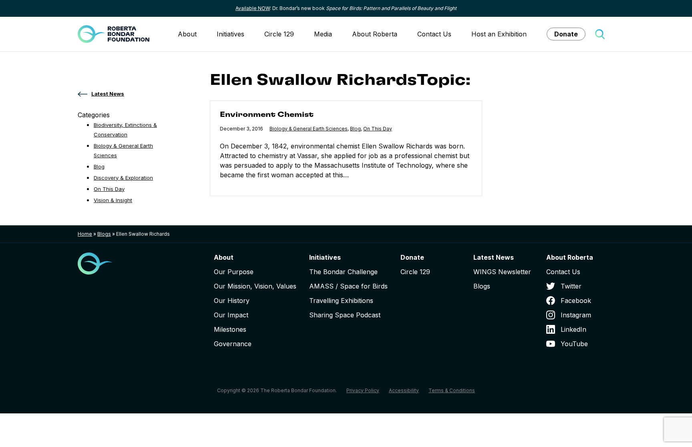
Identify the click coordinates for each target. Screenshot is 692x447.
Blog (355, 129)
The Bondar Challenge (343, 272)
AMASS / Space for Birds (348, 286)
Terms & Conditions (451, 390)
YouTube (574, 344)
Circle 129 (279, 34)
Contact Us (434, 34)
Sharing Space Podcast (344, 315)
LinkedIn (573, 329)
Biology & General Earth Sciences (309, 129)
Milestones (230, 329)
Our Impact (231, 315)
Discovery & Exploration (123, 177)
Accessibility (404, 390)
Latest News (493, 257)
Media (323, 34)
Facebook (576, 301)
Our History (231, 301)
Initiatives (230, 34)
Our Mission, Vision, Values (255, 286)
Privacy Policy (362, 390)
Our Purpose (233, 272)
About (187, 34)
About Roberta (374, 34)
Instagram (576, 315)
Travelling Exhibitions (341, 301)
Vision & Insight (113, 200)
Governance (232, 344)
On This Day (377, 129)
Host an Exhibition (499, 34)
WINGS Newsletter (502, 272)
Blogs (104, 234)
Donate (566, 34)
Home (85, 234)
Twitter (571, 286)
